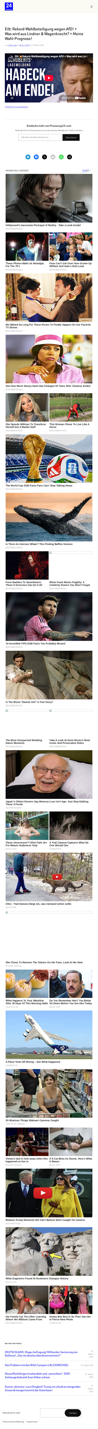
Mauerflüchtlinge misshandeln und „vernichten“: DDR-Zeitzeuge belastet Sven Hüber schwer (38, 1375)
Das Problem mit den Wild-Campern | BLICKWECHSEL (37, 1365)
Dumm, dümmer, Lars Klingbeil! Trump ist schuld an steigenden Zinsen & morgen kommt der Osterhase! (43, 1388)
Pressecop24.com (11, 1413)
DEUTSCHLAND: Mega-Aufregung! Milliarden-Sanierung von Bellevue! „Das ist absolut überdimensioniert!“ (41, 1353)
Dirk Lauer (12, 45)
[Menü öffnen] (91, 6)
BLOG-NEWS (24, 45)
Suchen (72, 1412)
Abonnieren (71, 137)
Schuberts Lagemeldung (16, 106)
